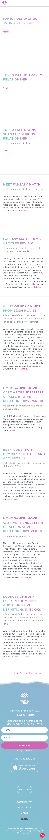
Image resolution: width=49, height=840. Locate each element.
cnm (41, 189)
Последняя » (35, 673)
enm (36, 189)
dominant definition (33, 319)
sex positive (23, 406)
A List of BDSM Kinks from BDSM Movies (21, 308)
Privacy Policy (26, 831)
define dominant (30, 322)
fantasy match (10, 143)
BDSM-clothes (17, 463)
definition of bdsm (12, 319)
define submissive (35, 316)
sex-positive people (18, 251)
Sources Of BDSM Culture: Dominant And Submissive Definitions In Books (22, 603)
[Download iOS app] (24, 767)
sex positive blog (26, 248)
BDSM (6, 463)
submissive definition (14, 316)
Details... (6, 32)
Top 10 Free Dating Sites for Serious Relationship (20, 134)
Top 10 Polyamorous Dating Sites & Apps (20, 21)
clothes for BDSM (12, 466)
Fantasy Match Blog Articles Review (22, 241)
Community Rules (38, 831)
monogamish (10, 248)
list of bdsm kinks (12, 322)
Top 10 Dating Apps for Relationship (24, 77)
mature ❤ (28, 833)
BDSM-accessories (35, 463)
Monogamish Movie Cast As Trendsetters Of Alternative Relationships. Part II (23, 524)
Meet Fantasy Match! (22, 184)
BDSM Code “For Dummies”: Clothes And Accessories (24, 454)
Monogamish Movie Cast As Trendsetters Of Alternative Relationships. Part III (23, 394)
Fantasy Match (29, 828)
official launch (25, 143)
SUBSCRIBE (24, 745)
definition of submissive (15, 618)
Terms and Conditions (12, 831)
